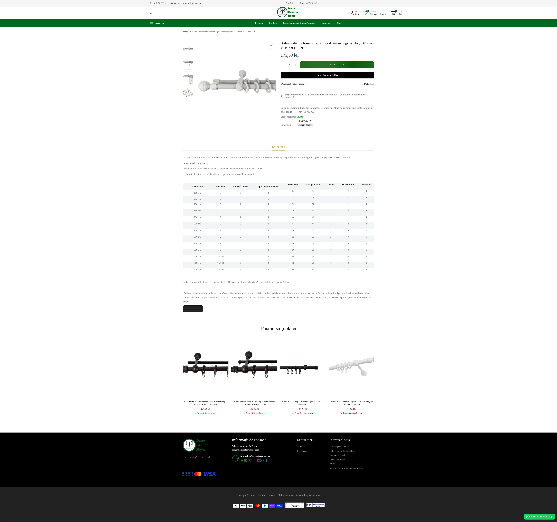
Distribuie (369, 84)
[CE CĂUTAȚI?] (151, 13)
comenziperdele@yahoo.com (187, 3)
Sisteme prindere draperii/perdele (299, 23)
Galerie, (301, 124)
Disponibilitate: (288, 116)
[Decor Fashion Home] (289, 13)
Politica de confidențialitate (342, 451)
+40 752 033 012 (161, 3)
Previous (182, 376)
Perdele (273, 23)
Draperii (259, 23)
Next (374, 376)
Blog (339, 23)
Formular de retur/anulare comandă (346, 468)
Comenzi (301, 446)
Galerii (309, 124)
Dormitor (326, 23)
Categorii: (286, 125)
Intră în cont (302, 451)
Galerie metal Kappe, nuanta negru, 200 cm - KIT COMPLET (303, 403)
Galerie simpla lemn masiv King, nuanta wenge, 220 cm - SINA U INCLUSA (254, 403)
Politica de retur (337, 460)
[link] (223, 342)
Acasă (185, 32)
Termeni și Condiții (338, 455)
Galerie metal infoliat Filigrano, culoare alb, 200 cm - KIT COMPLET (351, 403)
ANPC (332, 464)
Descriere (278, 147)
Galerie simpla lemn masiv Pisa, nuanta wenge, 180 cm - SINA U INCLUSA (205, 403)
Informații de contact (339, 446)
